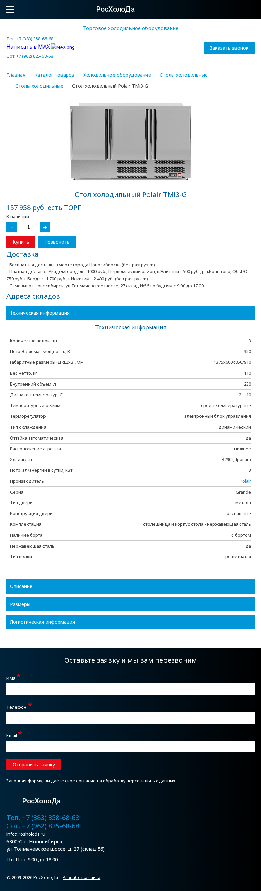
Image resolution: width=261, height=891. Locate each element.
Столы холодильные (184, 75)
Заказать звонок (229, 47)
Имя (13, 677)
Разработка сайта (81, 877)
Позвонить (57, 241)
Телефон (19, 706)
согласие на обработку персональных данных (125, 781)
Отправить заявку (34, 764)
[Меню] (10, 9)
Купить (21, 241)
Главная (15, 75)
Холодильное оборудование (117, 75)
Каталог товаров (54, 75)
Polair (245, 481)
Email (14, 734)
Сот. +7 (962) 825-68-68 (29, 56)
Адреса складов (33, 296)
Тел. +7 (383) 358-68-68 (29, 39)
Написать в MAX (28, 46)
